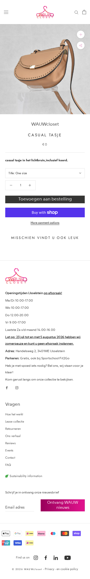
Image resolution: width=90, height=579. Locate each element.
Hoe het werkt (14, 414)
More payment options (45, 222)
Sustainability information (25, 476)
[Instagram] (16, 387)
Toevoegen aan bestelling (45, 199)
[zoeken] (76, 12)
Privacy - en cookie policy (61, 569)
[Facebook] (6, 387)
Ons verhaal (13, 436)
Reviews (10, 443)
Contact (10, 457)
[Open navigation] (6, 12)
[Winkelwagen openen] (84, 12)
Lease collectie (14, 421)
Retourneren (13, 428)
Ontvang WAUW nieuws (62, 505)
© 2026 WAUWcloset (27, 569)
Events (9, 450)
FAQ (8, 465)
